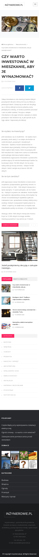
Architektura (9, 366)
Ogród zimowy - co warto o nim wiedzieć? (18, 432)
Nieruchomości (21, 44)
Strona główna (8, 44)
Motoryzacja (10, 395)
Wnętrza (7, 347)
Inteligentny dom (11, 371)
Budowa (7, 342)
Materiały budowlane (13, 385)
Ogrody (7, 352)
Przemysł (8, 356)
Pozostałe (8, 390)
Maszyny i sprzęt (11, 361)
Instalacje (8, 380)
